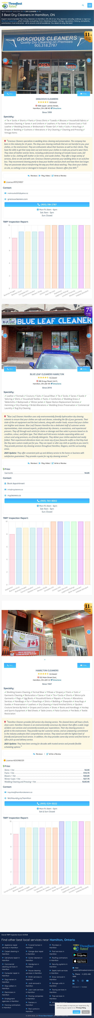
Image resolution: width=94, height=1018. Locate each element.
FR (40, 11)
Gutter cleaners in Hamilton (34, 959)
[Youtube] (87, 980)
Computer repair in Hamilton (10, 974)
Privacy (76, 987)
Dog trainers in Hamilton (9, 980)
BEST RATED (6, 11)
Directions (57, 108)
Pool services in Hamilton (56, 952)
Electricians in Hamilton (8, 993)
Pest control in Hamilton (33, 1010)
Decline (85, 1012)
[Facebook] (73, 980)
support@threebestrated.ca (83, 970)
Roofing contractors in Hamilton (58, 959)
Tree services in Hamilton (56, 997)
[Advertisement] (47, 915)
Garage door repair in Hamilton (34, 952)
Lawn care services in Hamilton (34, 991)
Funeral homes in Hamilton (34, 946)
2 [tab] (44, 363)
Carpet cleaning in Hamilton (10, 952)
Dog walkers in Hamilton (9, 987)
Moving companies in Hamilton (34, 997)
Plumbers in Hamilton (55, 946)
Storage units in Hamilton (56, 984)
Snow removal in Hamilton (57, 978)
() (53, 102)
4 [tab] (48, 363)
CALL (11, 94)
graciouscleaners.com (18, 199)
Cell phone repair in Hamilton (11, 959)
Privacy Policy (81, 1008)
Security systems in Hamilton (58, 965)
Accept (76, 1012)
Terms (84, 987)
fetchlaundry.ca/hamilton (19, 798)
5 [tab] (50, 363)
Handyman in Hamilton (32, 965)
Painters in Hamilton (31, 1003)
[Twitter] (78, 980)
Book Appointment (16, 483)
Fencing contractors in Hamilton (11, 1006)
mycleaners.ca (14, 495)
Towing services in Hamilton (57, 991)
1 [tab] (42, 363)
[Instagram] (82, 980)
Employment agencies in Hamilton (10, 1000)
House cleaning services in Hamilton (34, 971)
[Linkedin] (73, 983)
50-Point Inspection (9, 21)
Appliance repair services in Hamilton (10, 946)
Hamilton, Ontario (62, 940)
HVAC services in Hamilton (34, 978)
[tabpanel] (47, 61)
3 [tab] (46, 363)
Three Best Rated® (45, 1016)
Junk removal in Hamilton (33, 984)
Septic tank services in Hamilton (58, 971)
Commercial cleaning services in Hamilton (10, 966)
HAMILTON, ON (17, 11)
